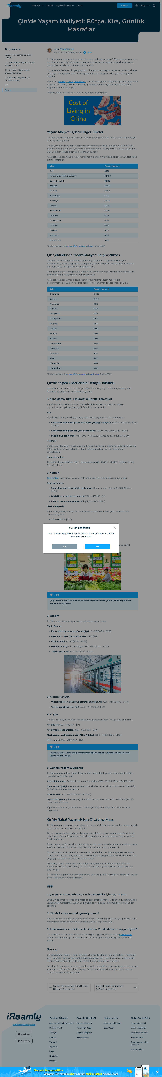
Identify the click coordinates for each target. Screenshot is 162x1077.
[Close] (114, 527)
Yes (97, 547)
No (64, 547)
